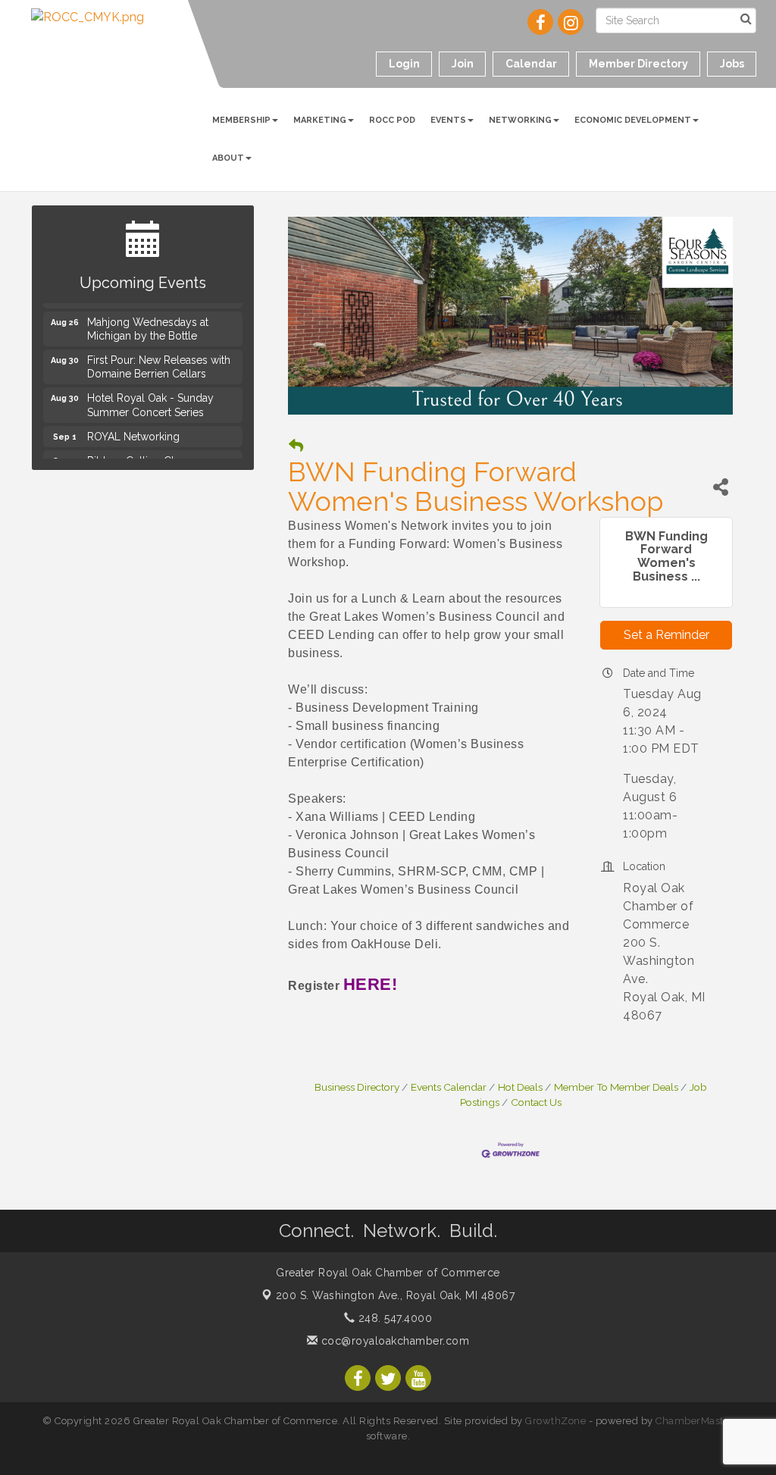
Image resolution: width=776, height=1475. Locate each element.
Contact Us (536, 1102)
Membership (241, 120)
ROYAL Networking (133, 430)
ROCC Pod (392, 120)
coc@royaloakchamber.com (393, 1341)
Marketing (319, 120)
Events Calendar (449, 1087)
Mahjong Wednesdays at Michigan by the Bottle (147, 322)
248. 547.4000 (393, 1318)
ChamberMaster (695, 1420)
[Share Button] (721, 487)
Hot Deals (520, 1087)
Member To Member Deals (616, 1087)
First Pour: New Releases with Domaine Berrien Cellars (158, 360)
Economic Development (632, 120)
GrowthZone (555, 1420)
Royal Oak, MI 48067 (395, 1295)
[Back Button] (296, 446)
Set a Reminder (666, 635)
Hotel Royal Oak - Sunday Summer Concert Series (150, 398)
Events (448, 120)
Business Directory (356, 1087)
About (228, 158)
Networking (520, 120)
